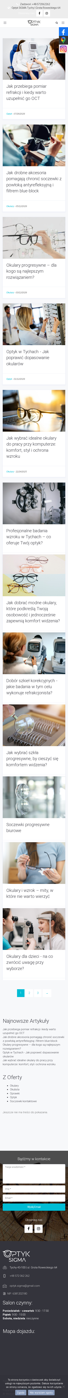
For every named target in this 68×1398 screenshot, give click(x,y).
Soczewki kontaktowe (23, 1101)
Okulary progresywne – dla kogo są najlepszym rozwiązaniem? (31, 271)
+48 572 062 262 (19, 1275)
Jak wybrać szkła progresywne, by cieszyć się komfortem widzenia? (32, 758)
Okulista (14, 1089)
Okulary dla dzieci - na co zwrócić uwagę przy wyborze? (29, 962)
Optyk (9, 114)
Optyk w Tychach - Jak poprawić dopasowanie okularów (27, 357)
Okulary (10, 206)
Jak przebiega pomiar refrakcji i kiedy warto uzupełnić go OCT (26, 92)
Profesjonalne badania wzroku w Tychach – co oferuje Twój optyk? (28, 536)
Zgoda (20, 1392)
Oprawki (15, 1093)
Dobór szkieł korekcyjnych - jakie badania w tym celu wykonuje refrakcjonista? (31, 686)
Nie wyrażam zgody (41, 1392)
